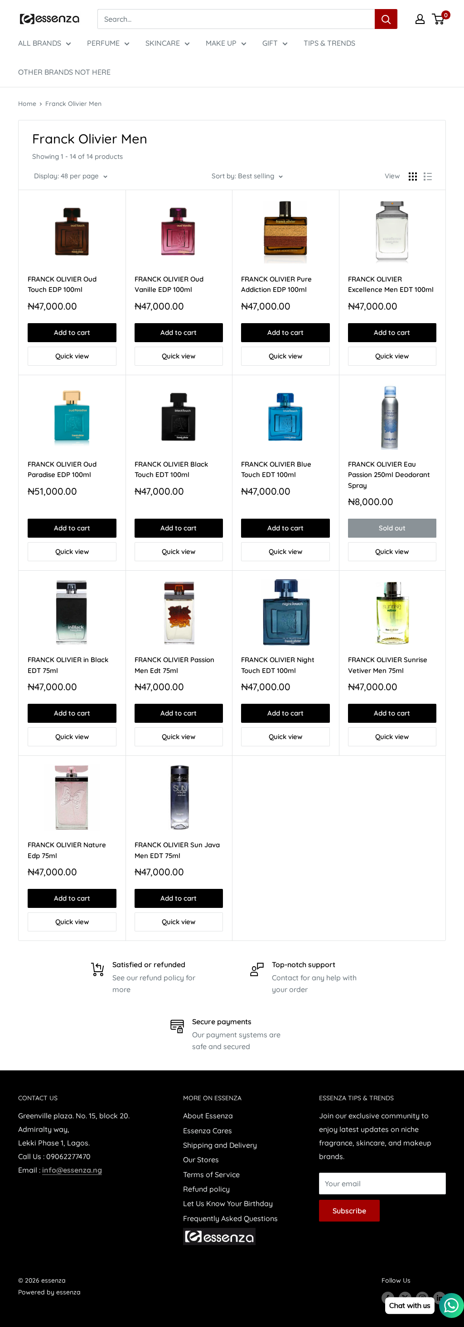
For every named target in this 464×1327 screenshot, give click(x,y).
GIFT (270, 43)
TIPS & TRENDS (329, 43)
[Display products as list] (428, 176)
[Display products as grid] (413, 176)
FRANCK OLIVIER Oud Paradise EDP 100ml (62, 469)
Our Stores (201, 1159)
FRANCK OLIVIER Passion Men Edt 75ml (174, 664)
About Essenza (208, 1115)
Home (27, 104)
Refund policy (206, 1188)
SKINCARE (162, 43)
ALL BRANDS (39, 43)
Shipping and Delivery (220, 1145)
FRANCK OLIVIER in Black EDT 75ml (68, 664)
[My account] (420, 19)
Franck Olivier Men (73, 104)
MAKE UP (221, 43)
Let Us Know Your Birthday (228, 1203)
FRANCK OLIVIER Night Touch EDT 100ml (277, 664)
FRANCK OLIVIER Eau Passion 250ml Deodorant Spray (389, 475)
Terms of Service (211, 1174)
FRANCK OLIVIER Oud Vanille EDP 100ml (169, 284)
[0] (438, 19)
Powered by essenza (49, 1292)
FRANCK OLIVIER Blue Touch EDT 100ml (276, 469)
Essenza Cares (207, 1130)
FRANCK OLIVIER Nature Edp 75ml (67, 849)
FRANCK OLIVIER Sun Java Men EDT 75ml (177, 849)
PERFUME (103, 43)
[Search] (386, 19)
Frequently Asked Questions (230, 1218)
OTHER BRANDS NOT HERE (64, 71)
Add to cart (72, 332)
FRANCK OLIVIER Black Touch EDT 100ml (171, 469)
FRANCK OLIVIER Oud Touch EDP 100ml (62, 284)
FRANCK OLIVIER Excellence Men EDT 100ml (391, 284)
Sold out (392, 528)
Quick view (72, 356)
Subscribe (349, 1210)
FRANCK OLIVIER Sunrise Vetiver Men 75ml (387, 664)
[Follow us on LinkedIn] (439, 1298)
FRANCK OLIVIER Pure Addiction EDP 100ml (276, 284)
